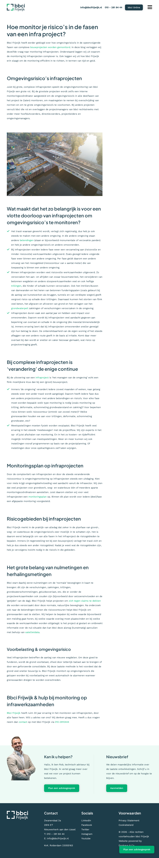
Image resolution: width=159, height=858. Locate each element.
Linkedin (86, 820)
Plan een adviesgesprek (61, 788)
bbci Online (134, 7)
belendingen (27, 240)
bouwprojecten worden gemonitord (50, 47)
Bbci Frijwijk (13, 713)
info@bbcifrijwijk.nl (91, 7)
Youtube (86, 838)
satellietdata (32, 632)
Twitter (85, 829)
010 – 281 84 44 (55, 834)
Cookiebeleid (126, 825)
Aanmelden (116, 788)
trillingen (16, 285)
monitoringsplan (37, 496)
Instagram (86, 834)
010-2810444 (62, 722)
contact (23, 722)
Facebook (86, 825)
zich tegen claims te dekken (85, 600)
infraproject (42, 377)
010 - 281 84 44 (113, 7)
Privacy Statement (129, 820)
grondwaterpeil (19, 308)
